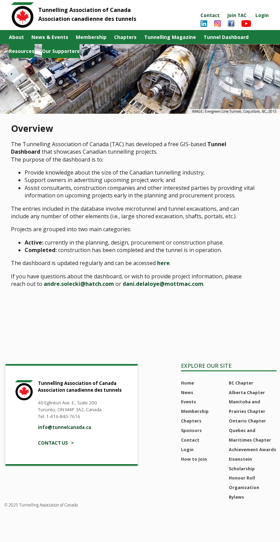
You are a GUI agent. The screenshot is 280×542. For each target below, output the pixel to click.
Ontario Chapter (247, 421)
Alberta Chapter (247, 392)
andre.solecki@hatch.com (79, 284)
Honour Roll (242, 478)
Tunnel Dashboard (226, 37)
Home (187, 383)
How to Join (194, 459)
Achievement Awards (252, 449)
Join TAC (237, 15)
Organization (244, 487)
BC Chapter (241, 383)
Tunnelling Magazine (170, 37)
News (187, 392)
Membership (91, 37)
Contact (210, 15)
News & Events (49, 37)
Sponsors (191, 430)
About (16, 37)
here (163, 263)
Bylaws (236, 497)
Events (188, 402)
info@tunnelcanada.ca (64, 427)
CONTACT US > (56, 443)
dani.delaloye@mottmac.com (163, 284)
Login (262, 15)
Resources (21, 51)
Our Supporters (61, 51)
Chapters (125, 37)
